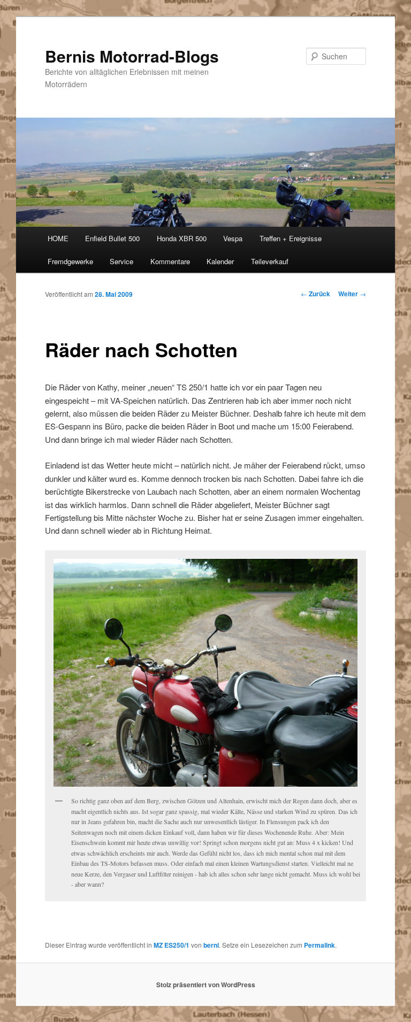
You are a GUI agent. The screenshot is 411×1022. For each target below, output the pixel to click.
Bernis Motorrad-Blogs (132, 55)
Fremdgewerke (70, 261)
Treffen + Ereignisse (291, 238)
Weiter (352, 293)
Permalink (319, 945)
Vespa (232, 238)
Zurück (315, 293)
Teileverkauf (269, 261)
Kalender (220, 261)
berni (211, 945)
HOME (58, 238)
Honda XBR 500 (182, 238)
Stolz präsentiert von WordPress (205, 984)
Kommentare (170, 261)
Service (121, 261)
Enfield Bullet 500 (112, 238)
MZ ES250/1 (171, 945)
